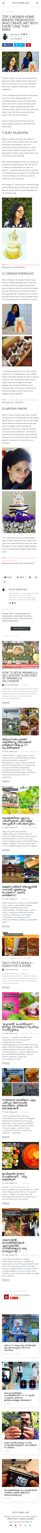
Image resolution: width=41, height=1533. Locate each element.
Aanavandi (9, 711)
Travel (11, 858)
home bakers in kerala (22, 616)
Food (21, 995)
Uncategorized (11, 1418)
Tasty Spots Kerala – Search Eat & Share (18, 964)
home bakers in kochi (10, 618)
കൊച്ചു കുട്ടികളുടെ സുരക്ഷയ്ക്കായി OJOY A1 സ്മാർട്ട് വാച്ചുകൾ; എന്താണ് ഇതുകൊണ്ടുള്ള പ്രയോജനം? (19, 1396)
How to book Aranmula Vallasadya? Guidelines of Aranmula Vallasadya (20, 677)
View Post (6, 702)
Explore (12, 644)
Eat (3, 11)
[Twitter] (25, 1526)
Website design (12, 1518)
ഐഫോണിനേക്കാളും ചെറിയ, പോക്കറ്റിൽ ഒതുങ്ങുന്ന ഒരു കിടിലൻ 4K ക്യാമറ (20, 1445)
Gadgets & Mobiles (22, 1317)
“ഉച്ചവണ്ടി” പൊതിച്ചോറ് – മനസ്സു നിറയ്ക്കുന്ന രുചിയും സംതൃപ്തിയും (20, 1026)
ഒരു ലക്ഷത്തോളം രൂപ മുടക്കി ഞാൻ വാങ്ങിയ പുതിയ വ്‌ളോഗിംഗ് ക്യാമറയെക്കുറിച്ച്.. (20, 1492)
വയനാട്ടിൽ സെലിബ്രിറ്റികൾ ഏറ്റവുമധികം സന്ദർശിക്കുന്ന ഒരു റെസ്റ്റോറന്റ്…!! (14, 1245)
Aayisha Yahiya (8, 613)
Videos (19, 644)
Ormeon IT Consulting (27, 1518)
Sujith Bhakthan (15, 34)
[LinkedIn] (30, 1526)
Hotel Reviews (14, 1211)
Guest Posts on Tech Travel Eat (20, 1522)
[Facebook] (11, 1526)
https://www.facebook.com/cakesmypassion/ (23, 265)
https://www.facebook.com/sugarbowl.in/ (21, 400)
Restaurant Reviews (13, 1214)
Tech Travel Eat (20, 3)
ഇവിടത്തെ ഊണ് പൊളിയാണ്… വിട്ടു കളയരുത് (14, 1176)
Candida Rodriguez (22, 613)
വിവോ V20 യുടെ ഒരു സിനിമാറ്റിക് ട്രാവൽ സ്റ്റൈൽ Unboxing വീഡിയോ (20, 1347)
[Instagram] (20, 1526)
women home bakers (10, 621)
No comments (16, 39)
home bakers (7, 616)
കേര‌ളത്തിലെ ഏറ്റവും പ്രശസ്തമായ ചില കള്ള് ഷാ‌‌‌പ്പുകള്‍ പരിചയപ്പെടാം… (19, 820)
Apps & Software (11, 934)
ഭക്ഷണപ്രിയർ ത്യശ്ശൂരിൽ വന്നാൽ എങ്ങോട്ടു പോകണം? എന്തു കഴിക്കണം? (19, 891)
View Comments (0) (20, 628)
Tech (33, 1317)
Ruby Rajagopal (26, 618)
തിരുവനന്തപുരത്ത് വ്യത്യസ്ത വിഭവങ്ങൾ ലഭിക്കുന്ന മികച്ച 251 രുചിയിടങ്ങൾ (16, 743)
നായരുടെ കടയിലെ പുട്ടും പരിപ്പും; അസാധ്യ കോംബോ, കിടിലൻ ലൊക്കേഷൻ (19, 1104)
